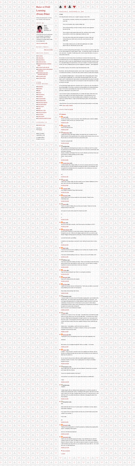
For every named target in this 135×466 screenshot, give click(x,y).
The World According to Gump (44, 118)
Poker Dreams (66, 229)
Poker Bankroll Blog (42, 104)
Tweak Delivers (41, 59)
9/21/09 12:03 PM (65, 381)
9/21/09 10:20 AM (65, 363)
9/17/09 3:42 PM (64, 244)
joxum (64, 204)
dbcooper (65, 277)
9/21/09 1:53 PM (64, 398)
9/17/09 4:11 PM (64, 256)
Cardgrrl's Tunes (41, 125)
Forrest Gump (66, 163)
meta (64, 105)
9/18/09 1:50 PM (64, 346)
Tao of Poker (40, 114)
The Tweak (40, 55)
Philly (64, 222)
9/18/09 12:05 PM (65, 309)
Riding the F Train (42, 110)
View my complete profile (41, 43)
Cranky (64, 350)
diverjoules (65, 437)
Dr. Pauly (65, 284)
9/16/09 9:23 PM (64, 129)
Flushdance (40, 96)
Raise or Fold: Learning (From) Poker (43, 10)
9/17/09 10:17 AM (65, 192)
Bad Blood (40, 88)
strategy (71, 105)
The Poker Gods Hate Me (43, 67)
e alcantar (65, 188)
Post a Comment (66, 450)
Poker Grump (41, 106)
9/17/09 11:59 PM (65, 281)
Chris (64, 313)
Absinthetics (40, 86)
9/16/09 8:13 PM (64, 122)
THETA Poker (66, 132)
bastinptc (65, 125)
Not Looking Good (42, 76)
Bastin (39, 90)
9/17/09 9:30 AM (64, 185)
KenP (64, 180)
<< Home (63, 453)
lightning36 (65, 334)
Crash (64, 117)
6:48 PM (71, 109)
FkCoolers (65, 195)
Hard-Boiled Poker (42, 100)
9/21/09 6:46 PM (64, 422)
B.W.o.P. (39, 92)
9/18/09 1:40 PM (64, 331)
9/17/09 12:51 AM (65, 143)
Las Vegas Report (42, 78)
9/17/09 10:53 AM (65, 201)
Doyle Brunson (41, 94)
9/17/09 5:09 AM (64, 159)
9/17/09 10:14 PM (65, 274)
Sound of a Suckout (42, 112)
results (67, 105)
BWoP (64, 248)
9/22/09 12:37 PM (65, 447)
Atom (40, 129)
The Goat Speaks (42, 98)
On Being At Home (42, 61)
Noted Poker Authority (42, 102)
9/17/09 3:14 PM (64, 226)
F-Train (64, 270)
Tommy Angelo (41, 116)
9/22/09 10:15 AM (65, 433)
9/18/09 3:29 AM (64, 293)
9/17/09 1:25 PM (64, 219)
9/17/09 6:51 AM (64, 176)
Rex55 (39, 108)
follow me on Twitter (48, 49)
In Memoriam (40, 57)
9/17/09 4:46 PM (64, 267)
